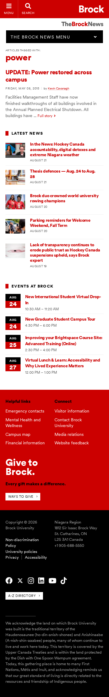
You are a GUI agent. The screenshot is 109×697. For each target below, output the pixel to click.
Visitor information (71, 411)
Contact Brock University (68, 422)
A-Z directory (22, 596)
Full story (45, 116)
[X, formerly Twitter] (20, 581)
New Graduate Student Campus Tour (60, 319)
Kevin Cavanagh (58, 88)
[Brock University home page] (91, 9)
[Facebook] (8, 581)
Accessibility (36, 557)
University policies (21, 551)
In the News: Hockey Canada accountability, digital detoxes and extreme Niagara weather (63, 149)
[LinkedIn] (41, 581)
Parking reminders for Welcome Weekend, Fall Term (60, 222)
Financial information (25, 443)
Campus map (17, 434)
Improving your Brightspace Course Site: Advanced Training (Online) (63, 340)
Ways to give (20, 496)
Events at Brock (32, 286)
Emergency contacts (24, 411)
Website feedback (71, 443)
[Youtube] (52, 581)
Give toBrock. (21, 466)
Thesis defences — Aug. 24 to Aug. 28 (62, 173)
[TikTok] (64, 581)
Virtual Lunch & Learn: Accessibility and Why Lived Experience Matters (62, 363)
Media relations (69, 434)
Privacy (12, 557)
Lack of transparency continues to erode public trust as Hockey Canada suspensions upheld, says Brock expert (65, 252)
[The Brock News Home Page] (82, 19)
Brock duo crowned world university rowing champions (64, 198)
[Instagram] (31, 581)
